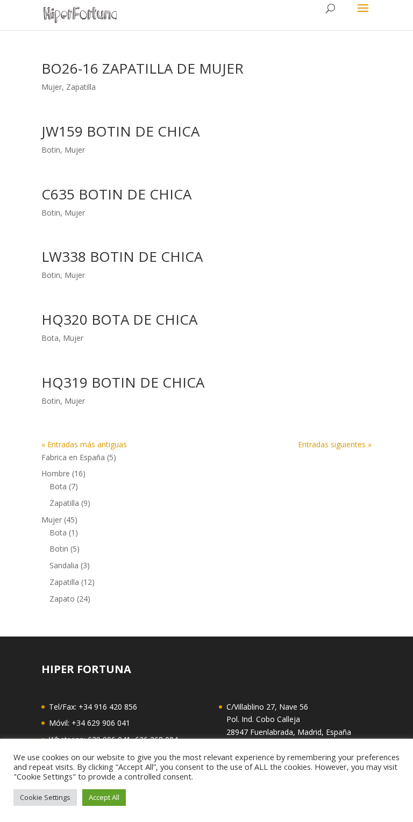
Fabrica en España (73, 457)
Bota (50, 338)
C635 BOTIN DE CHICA (116, 194)
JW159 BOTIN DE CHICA (120, 131)
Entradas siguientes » (335, 444)
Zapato (62, 599)
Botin (50, 150)
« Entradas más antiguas (84, 444)
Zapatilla (81, 87)
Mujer (51, 87)
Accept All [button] (104, 797)
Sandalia (64, 565)
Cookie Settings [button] (45, 797)
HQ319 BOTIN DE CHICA (122, 382)
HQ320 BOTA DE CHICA (119, 319)
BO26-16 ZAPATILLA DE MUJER (142, 68)
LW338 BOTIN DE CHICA (122, 256)
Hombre (55, 473)
